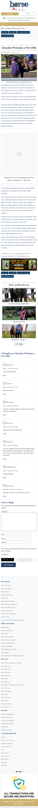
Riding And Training (6, 588)
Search (28, 14)
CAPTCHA (5, 554)
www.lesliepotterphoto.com (22, 256)
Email (3, 538)
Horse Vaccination (6, 697)
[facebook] (16, 10)
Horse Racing (12, 32)
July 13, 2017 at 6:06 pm (10, 445)
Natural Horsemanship (7, 610)
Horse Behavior (5, 666)
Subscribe (10, 14)
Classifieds (4, 762)
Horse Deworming (6, 672)
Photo (8, 82)
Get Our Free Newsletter (7, 720)
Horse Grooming (5, 675)
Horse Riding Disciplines (7, 36)
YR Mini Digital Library (7, 723)
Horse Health (4, 678)
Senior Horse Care (6, 707)
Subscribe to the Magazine (8, 714)
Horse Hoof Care (5, 682)
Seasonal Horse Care (6, 704)
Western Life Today (6, 730)
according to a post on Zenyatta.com (11, 93)
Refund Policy (5, 759)
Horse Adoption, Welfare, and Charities (11, 663)
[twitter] (19, 10)
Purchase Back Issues (6, 717)
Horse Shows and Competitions (9, 604)
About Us (3, 737)
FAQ (2, 750)
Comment (4, 511)
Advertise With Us (6, 746)
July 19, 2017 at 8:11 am (10, 471)
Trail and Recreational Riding (9, 614)
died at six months (18, 202)
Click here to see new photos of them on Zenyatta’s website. (18, 99)
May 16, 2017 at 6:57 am (10, 387)
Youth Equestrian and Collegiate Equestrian (12, 620)
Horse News (4, 32)
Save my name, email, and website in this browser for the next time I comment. (19, 550)
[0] (12, 10)
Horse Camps (4, 598)
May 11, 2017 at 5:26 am (10, 368)
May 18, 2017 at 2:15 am (10, 427)
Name (3, 534)
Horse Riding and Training (23, 32)
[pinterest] (22, 10)
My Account (7, 18)
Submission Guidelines (7, 743)
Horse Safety (4, 694)
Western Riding (5, 617)
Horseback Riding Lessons (8, 607)
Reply (5, 375)
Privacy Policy (5, 753)
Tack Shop (25, 18)
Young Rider (4, 727)
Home (3, 28)
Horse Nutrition (5, 688)
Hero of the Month (18, 20)
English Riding (5, 592)
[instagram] (25, 10)
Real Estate (27, 20)
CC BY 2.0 (28, 82)
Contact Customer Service (8, 740)
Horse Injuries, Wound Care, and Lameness (12, 685)
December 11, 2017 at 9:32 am (12, 489)
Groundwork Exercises (7, 595)
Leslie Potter (7, 52)
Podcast (14, 18)
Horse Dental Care (6, 669)
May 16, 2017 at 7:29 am (10, 406)
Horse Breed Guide (6, 585)
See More (19, 344)
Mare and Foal (5, 700)
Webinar (19, 18)
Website (3, 542)
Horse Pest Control (6, 691)
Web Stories (4, 765)
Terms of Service (5, 756)
